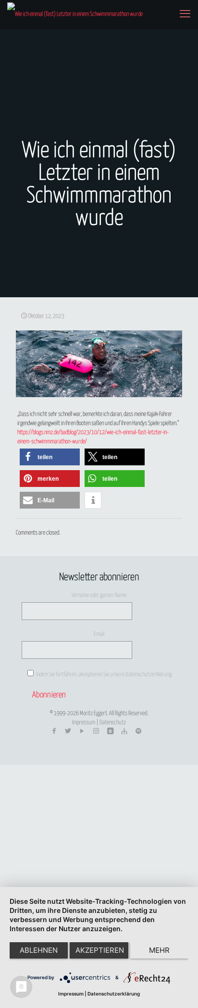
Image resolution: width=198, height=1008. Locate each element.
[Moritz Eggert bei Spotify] (138, 731)
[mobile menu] (185, 14)
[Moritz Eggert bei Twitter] (67, 731)
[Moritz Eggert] (75, 14)
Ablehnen (39, 950)
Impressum (83, 722)
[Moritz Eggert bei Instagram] (96, 731)
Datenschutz (112, 722)
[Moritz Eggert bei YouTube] (82, 731)
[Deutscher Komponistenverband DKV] (124, 731)
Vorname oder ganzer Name (99, 595)
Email (99, 634)
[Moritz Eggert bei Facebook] (53, 731)
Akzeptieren (99, 950)
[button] (50, 457)
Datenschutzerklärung (113, 993)
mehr (159, 950)
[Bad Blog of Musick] (110, 731)
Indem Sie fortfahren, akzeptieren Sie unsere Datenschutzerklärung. (104, 674)
